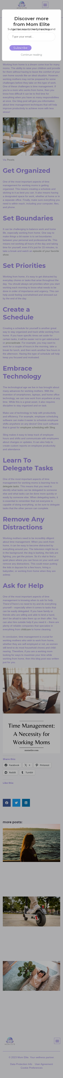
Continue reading (31, 54)
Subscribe (20, 48)
